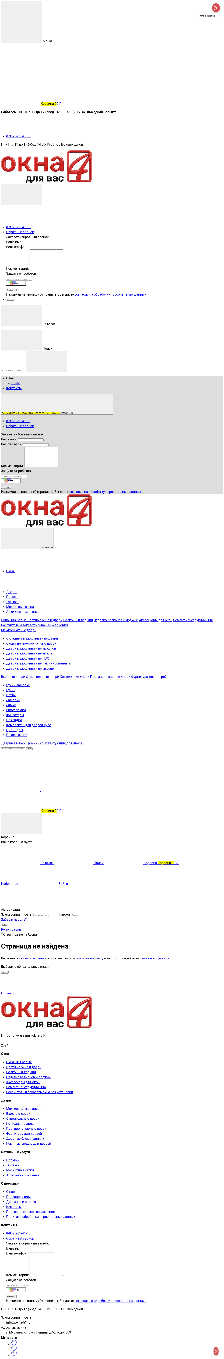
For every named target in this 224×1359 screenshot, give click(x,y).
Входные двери (13, 677)
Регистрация (11, 929)
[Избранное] (60, 790)
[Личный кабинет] (20, 769)
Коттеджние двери (74, 677)
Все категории (47, 547)
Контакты (14, 388)
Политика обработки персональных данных (40, 1217)
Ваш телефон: (16, 247)
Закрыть (10, 300)
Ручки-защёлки (18, 685)
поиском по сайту (89, 958)
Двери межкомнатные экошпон (31, 648)
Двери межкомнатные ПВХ (27, 658)
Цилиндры (14, 730)
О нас (15, 383)
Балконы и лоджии (78, 620)
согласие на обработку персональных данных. (111, 294)
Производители (18, 1197)
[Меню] (21, 11)
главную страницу (154, 958)
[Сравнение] (21, 790)
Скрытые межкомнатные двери (31, 643)
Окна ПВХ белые (14, 620)
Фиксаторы (15, 715)
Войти (4, 925)
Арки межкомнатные (22, 1175)
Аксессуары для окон (155, 620)
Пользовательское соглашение (30, 1212)
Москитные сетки (20, 1170)
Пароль (65, 914)
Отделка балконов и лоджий (116, 620)
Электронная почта (16, 914)
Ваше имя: (14, 242)
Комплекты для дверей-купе (28, 725)
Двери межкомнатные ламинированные (38, 663)
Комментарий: (18, 269)
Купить (5, 972)
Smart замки (16, 710)
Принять (8, 993)
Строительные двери (42, 677)
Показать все (16, 735)
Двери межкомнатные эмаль (29, 653)
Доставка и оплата (21, 1202)
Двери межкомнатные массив (30, 668)
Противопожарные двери (110, 677)
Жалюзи (12, 1165)
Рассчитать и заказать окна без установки (34, 625)
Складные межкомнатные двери (32, 638)
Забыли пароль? (14, 919)
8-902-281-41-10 (18, 136)
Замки (11, 705)
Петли (11, 695)
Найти (29, 749)
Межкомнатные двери (18, 630)
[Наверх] (20, 904)
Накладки (14, 720)
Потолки (12, 1160)
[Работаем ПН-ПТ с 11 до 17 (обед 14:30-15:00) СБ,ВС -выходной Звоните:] (21, 194)
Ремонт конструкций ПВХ (193, 620)
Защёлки (13, 700)
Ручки (10, 690)
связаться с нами (32, 958)
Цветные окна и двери (44, 620)
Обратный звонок (20, 232)
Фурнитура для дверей (149, 677)
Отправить (11, 290)
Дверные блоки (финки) (20, 743)
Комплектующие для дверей (61, 743)
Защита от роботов (21, 273)
